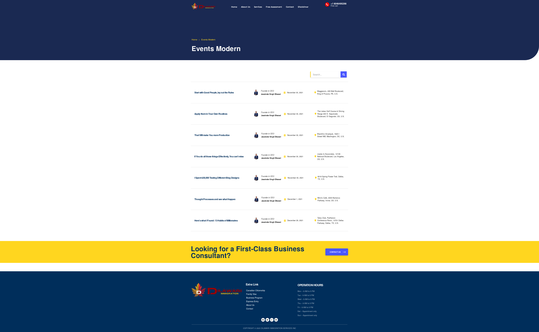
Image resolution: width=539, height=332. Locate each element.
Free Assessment (274, 7)
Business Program (254, 297)
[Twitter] (267, 320)
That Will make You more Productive (211, 135)
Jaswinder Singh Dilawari (271, 94)
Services (258, 7)
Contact (290, 7)
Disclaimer (303, 7)
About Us (245, 7)
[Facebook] (263, 320)
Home (234, 7)
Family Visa (251, 294)
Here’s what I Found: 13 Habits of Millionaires (216, 220)
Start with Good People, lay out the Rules (214, 92)
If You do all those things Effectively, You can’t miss (219, 156)
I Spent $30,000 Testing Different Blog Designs (216, 177)
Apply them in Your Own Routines (210, 113)
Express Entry (252, 301)
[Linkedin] (276, 320)
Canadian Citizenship (255, 290)
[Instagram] (272, 320)
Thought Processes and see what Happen (214, 199)
